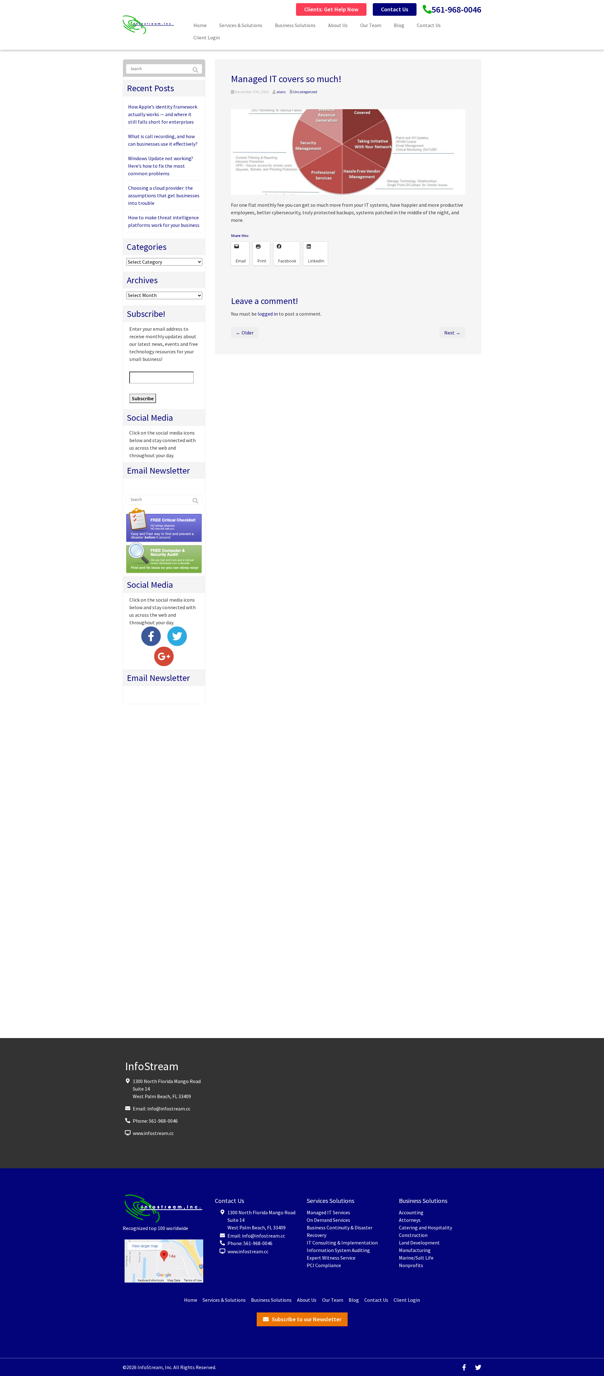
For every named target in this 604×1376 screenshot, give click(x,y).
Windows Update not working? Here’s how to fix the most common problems (160, 166)
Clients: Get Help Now (331, 9)
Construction (413, 1235)
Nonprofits (411, 1265)
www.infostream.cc (153, 1133)
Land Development (419, 1242)
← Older (245, 332)
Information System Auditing (338, 1250)
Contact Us (394, 9)
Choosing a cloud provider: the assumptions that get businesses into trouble (163, 195)
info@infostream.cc (168, 1108)
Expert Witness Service (331, 1258)
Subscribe (143, 398)
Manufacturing (415, 1250)
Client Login (206, 37)
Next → (452, 332)
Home (200, 25)
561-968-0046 (456, 9)
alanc (281, 91)
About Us (338, 25)
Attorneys (410, 1220)
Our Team (370, 25)
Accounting (411, 1212)
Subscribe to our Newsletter (306, 1319)
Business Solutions (295, 25)
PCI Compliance (324, 1265)
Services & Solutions (240, 25)
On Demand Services (328, 1220)
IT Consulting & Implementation (342, 1242)
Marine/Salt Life (416, 1258)
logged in (268, 314)
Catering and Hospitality (425, 1227)
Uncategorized (305, 91)
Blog (399, 25)
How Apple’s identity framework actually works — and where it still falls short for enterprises (162, 114)
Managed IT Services (328, 1212)
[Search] (195, 70)
